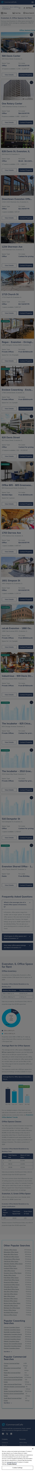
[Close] (33, 1449)
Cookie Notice (12, 1464)
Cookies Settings (17, 1467)
